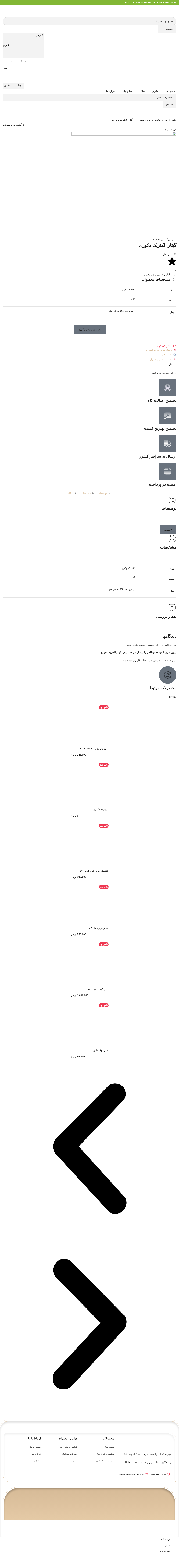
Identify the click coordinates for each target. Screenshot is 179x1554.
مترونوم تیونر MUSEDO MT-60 (92, 748)
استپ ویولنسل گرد (98, 928)
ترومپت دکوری (100, 809)
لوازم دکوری (143, 119)
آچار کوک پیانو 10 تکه (97, 989)
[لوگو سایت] (171, 10)
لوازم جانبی (161, 119)
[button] (90, 329)
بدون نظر (168, 254)
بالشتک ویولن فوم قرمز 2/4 (94, 870)
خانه (173, 119)
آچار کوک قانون (100, 1050)
